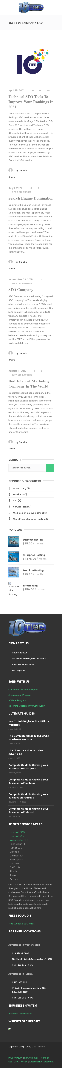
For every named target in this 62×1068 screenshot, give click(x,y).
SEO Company (20, 289)
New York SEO (17, 832)
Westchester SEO (19, 840)
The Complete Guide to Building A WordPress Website (28, 737)
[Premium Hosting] (13, 572)
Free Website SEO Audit (21, 923)
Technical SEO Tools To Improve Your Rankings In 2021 (30, 102)
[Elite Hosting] (13, 589)
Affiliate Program (17, 700)
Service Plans (20, 506)
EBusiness (18, 494)
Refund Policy (31, 1058)
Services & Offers (22, 283)
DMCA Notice (21, 1061)
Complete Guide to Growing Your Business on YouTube (28, 796)
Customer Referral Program (23, 689)
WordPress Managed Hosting (29, 519)
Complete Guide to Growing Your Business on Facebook (28, 781)
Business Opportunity (20, 1013)
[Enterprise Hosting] (13, 556)
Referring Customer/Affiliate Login (26, 705)
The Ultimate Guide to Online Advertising (25, 752)
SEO (49, 90)
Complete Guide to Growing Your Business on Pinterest (28, 810)
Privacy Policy (15, 1058)
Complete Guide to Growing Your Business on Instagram (28, 767)
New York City (17, 836)
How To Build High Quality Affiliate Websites (28, 723)
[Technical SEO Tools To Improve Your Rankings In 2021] (31, 62)
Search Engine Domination (30, 198)
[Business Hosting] (13, 541)
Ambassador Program (19, 695)
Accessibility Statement (41, 1061)
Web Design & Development (28, 512)
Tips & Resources (21, 192)
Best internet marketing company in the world (28, 383)
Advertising (19, 488)
